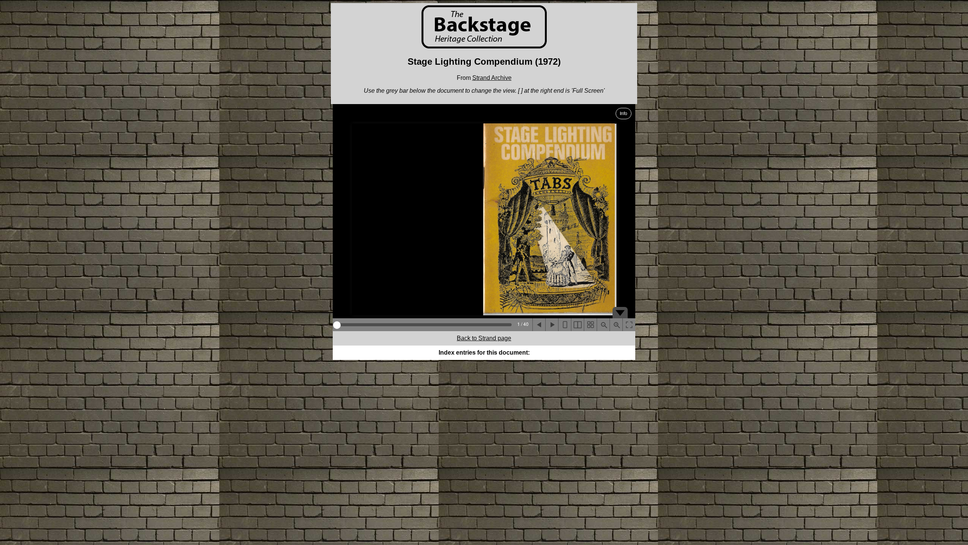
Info (623, 113)
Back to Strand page (484, 338)
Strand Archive (492, 78)
